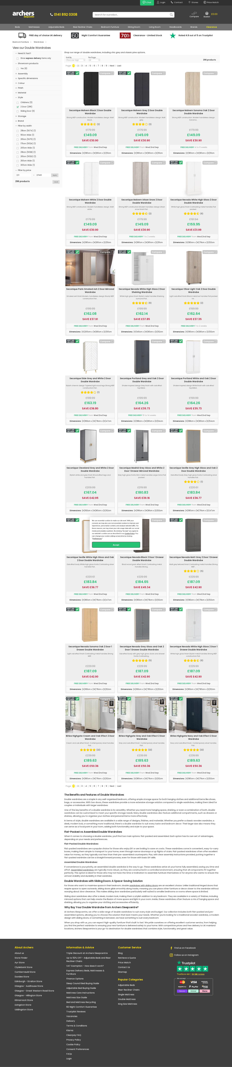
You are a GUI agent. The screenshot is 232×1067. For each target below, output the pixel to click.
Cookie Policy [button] (130, 533)
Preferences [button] (97, 539)
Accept (116, 545)
